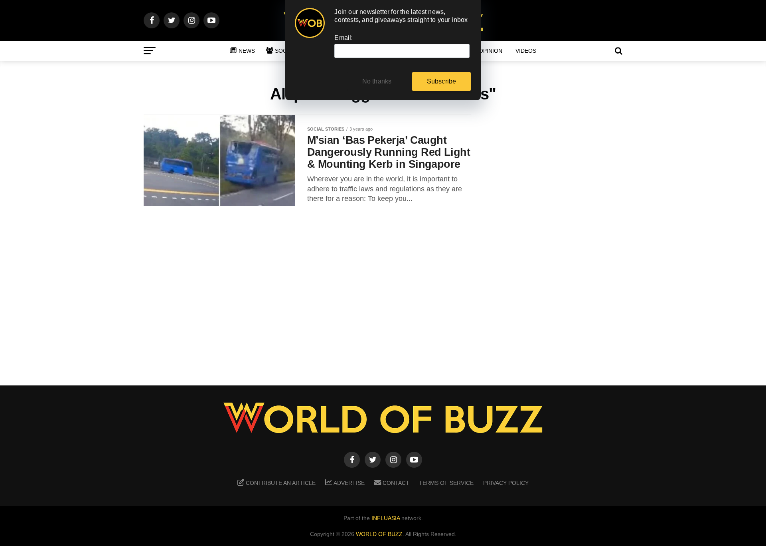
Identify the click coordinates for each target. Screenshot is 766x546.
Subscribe (441, 81)
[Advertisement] (558, 240)
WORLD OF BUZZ (379, 534)
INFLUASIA (385, 518)
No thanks (377, 81)
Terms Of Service (446, 483)
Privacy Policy (506, 483)
